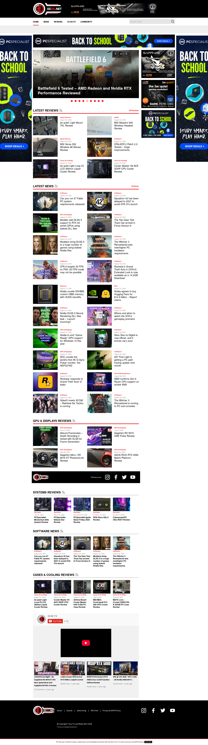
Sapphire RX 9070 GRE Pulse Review (124, 437)
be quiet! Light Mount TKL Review (71, 127)
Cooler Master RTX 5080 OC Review (70, 89)
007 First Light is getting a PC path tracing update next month (124, 364)
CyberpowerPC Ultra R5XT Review (121, 521)
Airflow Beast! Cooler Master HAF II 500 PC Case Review (80, 606)
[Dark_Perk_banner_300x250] (158, 97)
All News (135, 189)
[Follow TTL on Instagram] (107, 480)
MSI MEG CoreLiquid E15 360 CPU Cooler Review (100, 606)
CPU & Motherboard (122, 376)
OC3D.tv (71, 25)
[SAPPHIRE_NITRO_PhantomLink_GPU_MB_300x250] (158, 67)
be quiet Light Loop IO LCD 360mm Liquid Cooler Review (72, 171)
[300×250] (158, 126)
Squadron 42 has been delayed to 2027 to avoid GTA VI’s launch (126, 204)
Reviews (58, 25)
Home (36, 25)
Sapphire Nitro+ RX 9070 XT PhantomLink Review (72, 460)
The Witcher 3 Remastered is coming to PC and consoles (126, 406)
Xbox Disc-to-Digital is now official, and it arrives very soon (126, 340)
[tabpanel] (86, 77)
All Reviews (134, 113)
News (46, 25)
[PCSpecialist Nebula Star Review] (62, 507)
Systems (37, 515)
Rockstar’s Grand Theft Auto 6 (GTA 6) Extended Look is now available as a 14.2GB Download (126, 275)
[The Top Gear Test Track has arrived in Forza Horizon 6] (82, 546)
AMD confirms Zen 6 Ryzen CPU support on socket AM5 (126, 384)
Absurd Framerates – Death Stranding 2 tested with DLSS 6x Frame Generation (71, 440)
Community (86, 25)
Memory (63, 289)
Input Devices (65, 120)
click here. (148, 742)
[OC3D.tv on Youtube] (132, 480)
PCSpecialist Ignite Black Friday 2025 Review (82, 522)
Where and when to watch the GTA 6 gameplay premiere (124, 319)
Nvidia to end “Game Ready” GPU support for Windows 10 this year (71, 342)
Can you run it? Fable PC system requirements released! (42, 563)
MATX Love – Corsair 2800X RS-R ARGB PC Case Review (121, 606)
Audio (116, 120)
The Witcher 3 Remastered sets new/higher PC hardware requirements (123, 250)
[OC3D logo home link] (47, 10)
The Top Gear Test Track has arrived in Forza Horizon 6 (124, 225)
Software (118, 142)
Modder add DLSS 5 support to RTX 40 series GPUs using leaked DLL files (71, 227)
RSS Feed (60, 113)
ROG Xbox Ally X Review (101, 521)
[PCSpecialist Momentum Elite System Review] (42, 507)
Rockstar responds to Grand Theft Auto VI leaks (71, 384)
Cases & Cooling (66, 163)
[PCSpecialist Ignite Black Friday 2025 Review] (82, 507)
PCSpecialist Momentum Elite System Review (41, 522)
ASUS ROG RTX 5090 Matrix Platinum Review (126, 460)
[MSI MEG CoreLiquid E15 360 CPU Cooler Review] (101, 590)
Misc (116, 289)
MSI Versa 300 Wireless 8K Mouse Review (70, 150)
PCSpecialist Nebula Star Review (59, 522)
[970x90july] (104, 44)
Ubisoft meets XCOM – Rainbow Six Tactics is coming (71, 406)
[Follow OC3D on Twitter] (124, 480)
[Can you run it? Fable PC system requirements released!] (42, 546)
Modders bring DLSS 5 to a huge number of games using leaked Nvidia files (72, 249)
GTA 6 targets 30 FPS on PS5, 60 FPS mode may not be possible (72, 272)
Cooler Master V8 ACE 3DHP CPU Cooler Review (126, 171)
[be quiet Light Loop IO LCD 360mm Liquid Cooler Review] (42, 590)
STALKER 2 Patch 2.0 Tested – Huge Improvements (125, 150)
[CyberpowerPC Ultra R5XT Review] (121, 507)
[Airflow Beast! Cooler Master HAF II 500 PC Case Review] (82, 590)
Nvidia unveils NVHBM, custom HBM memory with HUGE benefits (72, 297)
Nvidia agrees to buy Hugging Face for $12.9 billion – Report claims (125, 298)
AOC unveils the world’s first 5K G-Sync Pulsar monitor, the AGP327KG (72, 364)
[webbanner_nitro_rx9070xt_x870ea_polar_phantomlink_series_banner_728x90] (122, 9)
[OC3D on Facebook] (116, 480)
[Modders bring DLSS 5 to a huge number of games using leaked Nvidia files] (101, 546)
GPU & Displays (66, 217)
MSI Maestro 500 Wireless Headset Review (123, 128)
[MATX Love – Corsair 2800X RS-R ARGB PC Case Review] (121, 590)
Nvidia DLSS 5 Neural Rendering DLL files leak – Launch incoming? (71, 320)
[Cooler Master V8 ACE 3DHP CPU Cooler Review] (62, 590)
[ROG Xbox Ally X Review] (101, 507)
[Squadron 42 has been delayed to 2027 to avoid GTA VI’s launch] (62, 546)
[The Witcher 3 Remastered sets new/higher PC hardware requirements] (121, 546)
